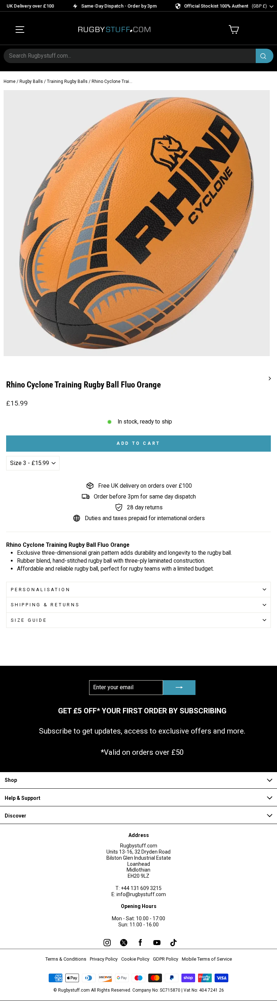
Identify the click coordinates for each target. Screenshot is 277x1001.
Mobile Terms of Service (207, 959)
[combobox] (138, 56)
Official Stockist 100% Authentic (208, 6)
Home (10, 81)
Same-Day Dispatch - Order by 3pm (108, 6)
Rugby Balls (31, 81)
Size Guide (29, 620)
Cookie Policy (135, 959)
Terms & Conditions (65, 959)
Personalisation (40, 589)
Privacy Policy (104, 959)
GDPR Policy (165, 959)
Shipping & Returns (45, 604)
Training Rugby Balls (67, 81)
